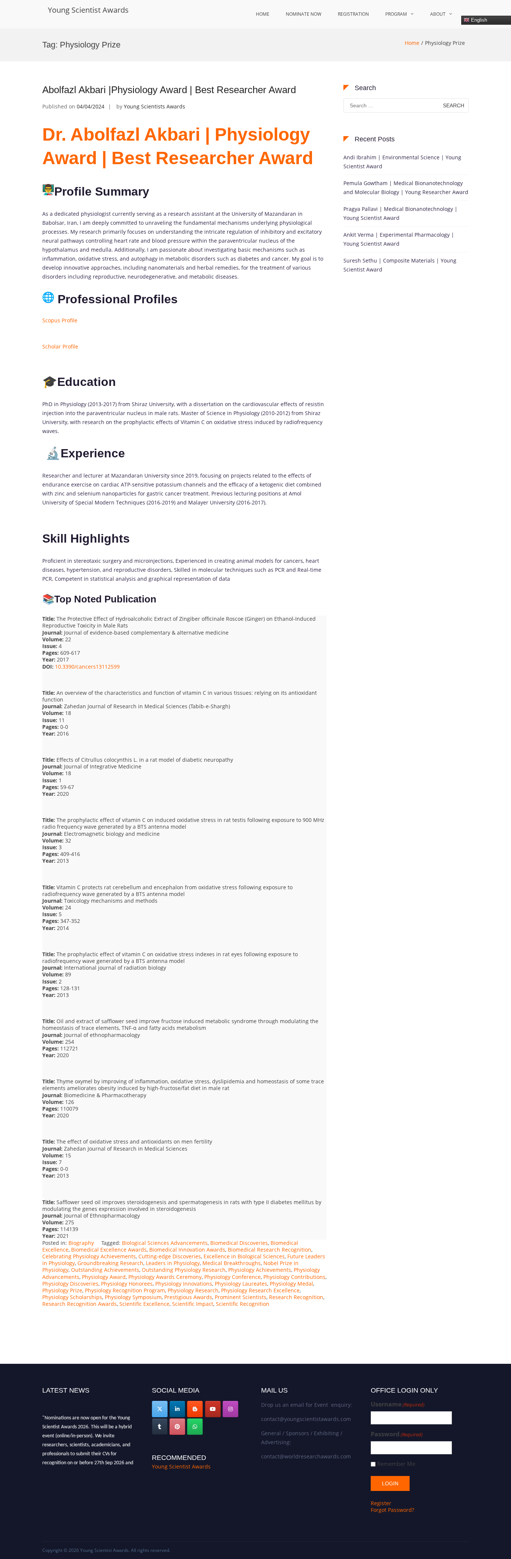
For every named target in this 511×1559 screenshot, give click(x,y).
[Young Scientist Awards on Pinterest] (177, 1426)
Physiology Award (104, 1276)
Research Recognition (296, 1297)
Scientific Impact (192, 1303)
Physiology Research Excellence (260, 1290)
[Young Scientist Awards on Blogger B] (195, 1409)
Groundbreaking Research (110, 1263)
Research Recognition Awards (79, 1303)
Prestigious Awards (188, 1297)
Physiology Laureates (241, 1283)
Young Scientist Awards (88, 10)
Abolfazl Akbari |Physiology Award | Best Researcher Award (169, 89)
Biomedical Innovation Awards (187, 1249)
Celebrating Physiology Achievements (89, 1256)
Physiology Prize (62, 1290)
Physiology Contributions (294, 1276)
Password (397, 1434)
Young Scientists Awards (154, 106)
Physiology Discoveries (70, 1283)
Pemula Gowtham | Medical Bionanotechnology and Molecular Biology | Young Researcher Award (405, 187)
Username (398, 1404)
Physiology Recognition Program (125, 1290)
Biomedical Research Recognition (269, 1249)
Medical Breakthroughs (231, 1263)
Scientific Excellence (144, 1303)
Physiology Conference (232, 1276)
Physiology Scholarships (72, 1297)
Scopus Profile (59, 320)
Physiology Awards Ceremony (165, 1276)
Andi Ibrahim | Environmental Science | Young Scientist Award (402, 162)
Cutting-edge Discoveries (169, 1256)
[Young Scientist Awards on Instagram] (230, 1409)
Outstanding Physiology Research (184, 1269)
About (438, 14)
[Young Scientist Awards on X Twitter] (160, 1409)
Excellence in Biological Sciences (244, 1256)
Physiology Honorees (127, 1283)
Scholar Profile (60, 346)
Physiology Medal (291, 1283)
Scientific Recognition (242, 1303)
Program (396, 14)
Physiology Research (193, 1290)
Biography (81, 1242)
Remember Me (396, 1463)
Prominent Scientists (240, 1297)
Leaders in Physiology (173, 1263)
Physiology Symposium (133, 1297)
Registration (353, 14)
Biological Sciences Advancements (165, 1242)
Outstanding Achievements (105, 1269)
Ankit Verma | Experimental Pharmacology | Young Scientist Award (398, 239)
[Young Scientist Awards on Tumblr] (160, 1426)
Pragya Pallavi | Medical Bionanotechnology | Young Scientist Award (400, 213)
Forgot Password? (392, 1509)
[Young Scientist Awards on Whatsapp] (195, 1426)
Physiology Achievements (259, 1269)
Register (381, 1503)
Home (262, 14)
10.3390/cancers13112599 (87, 666)
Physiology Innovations (183, 1283)
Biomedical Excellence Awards (109, 1249)
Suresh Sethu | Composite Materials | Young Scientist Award (399, 265)
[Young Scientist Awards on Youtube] (213, 1409)
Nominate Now (303, 14)
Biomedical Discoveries (239, 1242)
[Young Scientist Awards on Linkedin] (177, 1409)
